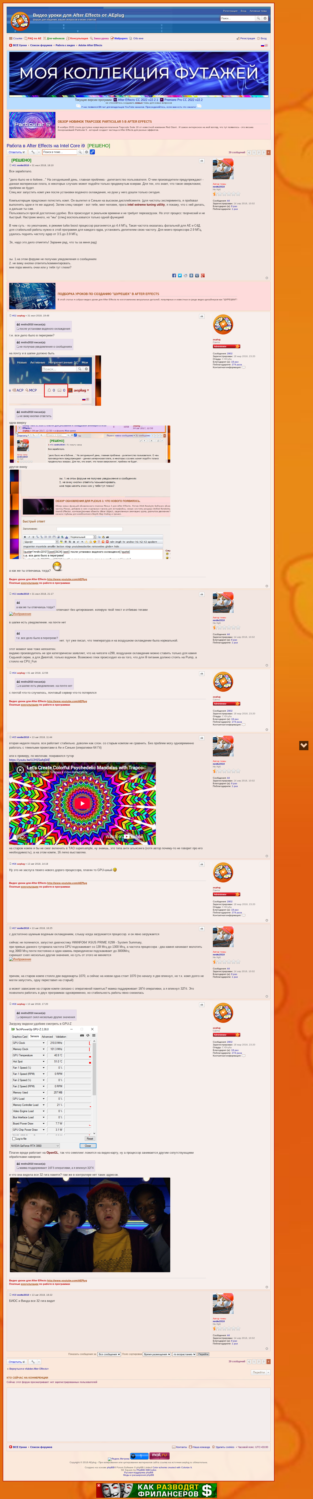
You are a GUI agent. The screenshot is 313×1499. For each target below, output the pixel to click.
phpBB (110, 1467)
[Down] (303, 745)
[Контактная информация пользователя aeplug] (243, 367)
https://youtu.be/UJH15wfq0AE (29, 760)
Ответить (15, 152)
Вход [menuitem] (263, 38)
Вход (243, 11)
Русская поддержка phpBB (138, 1472)
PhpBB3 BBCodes (146, 1470)
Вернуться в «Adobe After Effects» (29, 1368)
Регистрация (230, 11)
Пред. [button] (249, 152)
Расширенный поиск (265, 18)
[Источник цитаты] (17, 328)
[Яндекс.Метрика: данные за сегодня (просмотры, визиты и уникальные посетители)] (118, 1459)
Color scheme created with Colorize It (172, 1467)
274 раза (237, 364)
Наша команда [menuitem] (201, 1447)
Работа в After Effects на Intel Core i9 (46, 145)
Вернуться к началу (267, 278)
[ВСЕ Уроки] (20, 20)
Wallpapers (121, 38)
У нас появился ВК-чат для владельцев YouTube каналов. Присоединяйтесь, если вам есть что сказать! (139, 107)
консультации (29, 583)
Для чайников (56, 38)
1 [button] (254, 152)
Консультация (79, 38)
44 (228, 200)
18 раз (235, 362)
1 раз (235, 209)
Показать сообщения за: (82, 1354)
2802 (230, 353)
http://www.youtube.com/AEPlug (67, 579)
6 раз (234, 206)
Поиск (258, 18)
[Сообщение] (10, 165)
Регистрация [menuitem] (247, 38)
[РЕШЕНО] (99, 145)
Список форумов (41, 1447)
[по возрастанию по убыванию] (184, 1354)
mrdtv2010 (219, 186)
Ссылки (17, 38)
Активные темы (258, 11)
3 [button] (263, 152)
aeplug (216, 339)
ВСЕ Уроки (20, 1447)
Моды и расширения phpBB (138, 1475)
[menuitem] (179, 1447)
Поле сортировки (132, 1354)
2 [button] (259, 152)
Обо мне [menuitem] (138, 38)
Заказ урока (101, 38)
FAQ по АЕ (34, 38)
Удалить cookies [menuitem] (225, 1447)
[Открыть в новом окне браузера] (20, 614)
